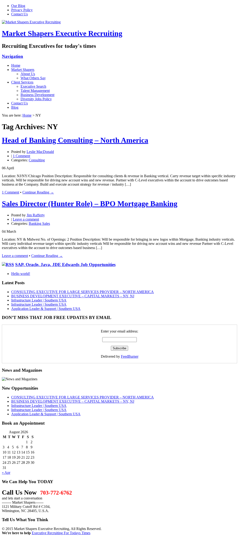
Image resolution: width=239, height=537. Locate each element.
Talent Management (35, 91)
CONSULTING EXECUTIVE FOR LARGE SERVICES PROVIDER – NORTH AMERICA (82, 292)
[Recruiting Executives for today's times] (31, 22)
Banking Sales (39, 223)
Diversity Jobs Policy (36, 99)
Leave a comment (26, 219)
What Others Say (33, 78)
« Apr (6, 473)
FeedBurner (129, 356)
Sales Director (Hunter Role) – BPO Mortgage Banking (89, 203)
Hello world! (20, 274)
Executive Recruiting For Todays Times (61, 533)
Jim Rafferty (36, 215)
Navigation (12, 56)
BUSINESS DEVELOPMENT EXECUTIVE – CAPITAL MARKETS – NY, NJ (72, 296)
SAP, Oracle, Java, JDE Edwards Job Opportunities (65, 264)
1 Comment (21, 156)
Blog (14, 107)
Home (15, 65)
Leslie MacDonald (40, 152)
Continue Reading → (38, 192)
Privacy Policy (22, 10)
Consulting (37, 160)
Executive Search (33, 86)
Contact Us (19, 14)
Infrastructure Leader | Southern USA (39, 300)
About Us (28, 74)
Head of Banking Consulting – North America (75, 140)
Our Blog (18, 6)
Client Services (22, 82)
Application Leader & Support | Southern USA (46, 309)
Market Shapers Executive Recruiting (62, 33)
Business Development (37, 95)
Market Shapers (22, 70)
